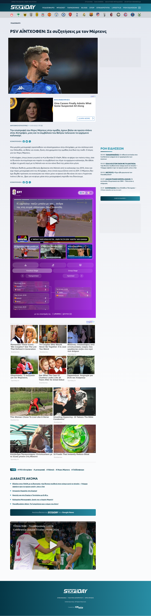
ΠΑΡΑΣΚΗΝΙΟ (73, 8)
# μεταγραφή (39, 470)
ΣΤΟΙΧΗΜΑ (88, 2)
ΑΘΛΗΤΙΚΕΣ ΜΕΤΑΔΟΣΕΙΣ (114, 2)
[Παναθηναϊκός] (18, 15)
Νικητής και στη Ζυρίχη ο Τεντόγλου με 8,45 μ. (30, 495)
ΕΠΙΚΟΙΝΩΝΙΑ (61, 598)
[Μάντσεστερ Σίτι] (56, 15)
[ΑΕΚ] (25, 15)
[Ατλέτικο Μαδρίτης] (97, 15)
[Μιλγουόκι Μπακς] (139, 15)
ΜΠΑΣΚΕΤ (61, 8)
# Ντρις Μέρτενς (63, 470)
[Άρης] (37, 15)
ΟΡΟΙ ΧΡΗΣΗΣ (89, 598)
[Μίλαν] (111, 15)
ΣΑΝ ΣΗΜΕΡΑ (98, 2)
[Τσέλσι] (63, 15)
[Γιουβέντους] (104, 15)
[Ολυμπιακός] (11, 15)
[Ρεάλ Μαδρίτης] (84, 15)
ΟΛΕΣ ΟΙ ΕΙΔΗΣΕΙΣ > (120, 198)
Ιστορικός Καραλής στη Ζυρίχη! (24, 491)
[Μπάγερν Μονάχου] (125, 15)
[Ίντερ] (118, 15)
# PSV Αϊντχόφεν (25, 470)
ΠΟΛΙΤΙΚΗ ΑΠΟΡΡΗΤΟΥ (75, 598)
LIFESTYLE (116, 8)
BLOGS (84, 8)
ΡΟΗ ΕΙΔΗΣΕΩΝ (130, 8)
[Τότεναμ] (77, 15)
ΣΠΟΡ (92, 8)
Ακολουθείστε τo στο (53, 512)
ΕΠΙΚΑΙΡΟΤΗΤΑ (103, 8)
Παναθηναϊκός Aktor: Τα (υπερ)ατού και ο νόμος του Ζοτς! (35, 504)
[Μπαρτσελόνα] (91, 15)
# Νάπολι (50, 470)
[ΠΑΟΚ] (31, 15)
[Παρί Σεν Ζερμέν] (132, 15)
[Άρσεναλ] (70, 15)
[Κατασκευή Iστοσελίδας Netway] (79, 607)
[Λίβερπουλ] (42, 15)
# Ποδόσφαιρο (77, 470)
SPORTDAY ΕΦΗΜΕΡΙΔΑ (132, 2)
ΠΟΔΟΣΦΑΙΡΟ (48, 8)
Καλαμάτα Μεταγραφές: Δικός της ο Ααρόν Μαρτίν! (32, 500)
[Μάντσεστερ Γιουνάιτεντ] (49, 15)
